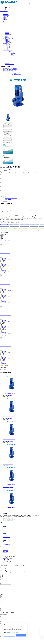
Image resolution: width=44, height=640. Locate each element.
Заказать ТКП (3, 194)
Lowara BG (7, 32)
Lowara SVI (7, 41)
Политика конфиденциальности (9, 518)
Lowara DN (7, 49)
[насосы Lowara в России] (9, 3)
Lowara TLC (7, 56)
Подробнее (8, 194)
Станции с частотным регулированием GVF (11, 72)
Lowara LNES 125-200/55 (5, 265)
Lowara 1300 (7, 44)
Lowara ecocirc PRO (9, 54)
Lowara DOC (7, 46)
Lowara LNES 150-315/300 (5, 259)
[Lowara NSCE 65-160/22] (4, 542)
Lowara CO (7, 33)
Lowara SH (7, 36)
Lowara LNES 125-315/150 (5, 296)
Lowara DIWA (7, 47)
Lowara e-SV (7, 39)
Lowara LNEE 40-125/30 (9, 439)
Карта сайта (25, 565)
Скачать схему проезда (7, 558)
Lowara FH (7, 35)
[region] (15, 630)
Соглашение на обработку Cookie (12, 632)
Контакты (5, 19)
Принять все (21, 635)
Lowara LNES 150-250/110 (5, 339)
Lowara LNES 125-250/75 (5, 284)
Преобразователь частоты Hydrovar (9, 68)
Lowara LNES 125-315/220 (5, 308)
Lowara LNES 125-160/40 (5, 253)
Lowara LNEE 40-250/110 (9, 507)
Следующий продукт (4, 222)
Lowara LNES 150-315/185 (5, 240)
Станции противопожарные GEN (9, 73)
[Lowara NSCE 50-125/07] (4, 534)
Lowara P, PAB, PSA (9, 31)
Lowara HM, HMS (8, 42)
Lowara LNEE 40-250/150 (9, 393)
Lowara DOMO (8, 45)
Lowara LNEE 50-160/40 (9, 484)
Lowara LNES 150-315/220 (5, 246)
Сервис (4, 17)
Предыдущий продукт (4, 221)
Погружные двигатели (9, 64)
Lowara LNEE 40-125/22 (9, 416)
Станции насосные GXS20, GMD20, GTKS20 (12, 74)
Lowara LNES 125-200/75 (5, 277)
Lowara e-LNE (8, 51)
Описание (5, 201)
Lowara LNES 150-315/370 (5, 271)
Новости (4, 18)
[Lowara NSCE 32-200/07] (4, 527)
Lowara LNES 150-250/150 (5, 346)
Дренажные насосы (6, 43)
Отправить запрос (4, 11)
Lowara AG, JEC (8, 34)
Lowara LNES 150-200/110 (5, 333)
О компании (5, 14)
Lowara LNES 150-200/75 (5, 327)
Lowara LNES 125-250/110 (5, 290)
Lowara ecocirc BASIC (9, 52)
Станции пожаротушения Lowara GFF (10, 70)
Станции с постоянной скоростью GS (10, 71)
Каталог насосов (6, 15)
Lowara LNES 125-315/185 (5, 302)
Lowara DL (7, 48)
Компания (5, 549)
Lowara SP (7, 37)
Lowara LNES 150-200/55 (5, 321)
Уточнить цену (3, 245)
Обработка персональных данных (9, 519)
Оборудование (5, 551)
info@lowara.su (6, 560)
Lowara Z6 (7, 63)
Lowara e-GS (7, 62)
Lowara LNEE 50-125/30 (9, 462)
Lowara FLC (7, 57)
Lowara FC (7, 58)
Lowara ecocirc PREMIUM (10, 53)
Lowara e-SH (7, 28)
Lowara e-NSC (8, 27)
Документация (5, 16)
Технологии (5, 552)
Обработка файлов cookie (8, 520)
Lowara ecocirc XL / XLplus (10, 55)
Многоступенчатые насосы (8, 38)
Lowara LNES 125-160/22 (5, 352)
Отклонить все (9, 635)
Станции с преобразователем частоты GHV (11, 69)
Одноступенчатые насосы (8, 26)
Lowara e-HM (7, 40)
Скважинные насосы (7, 59)
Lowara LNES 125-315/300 (5, 315)
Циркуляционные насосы (8, 50)
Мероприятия (5, 550)
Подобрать (2, 637)
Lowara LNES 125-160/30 (5, 358)
